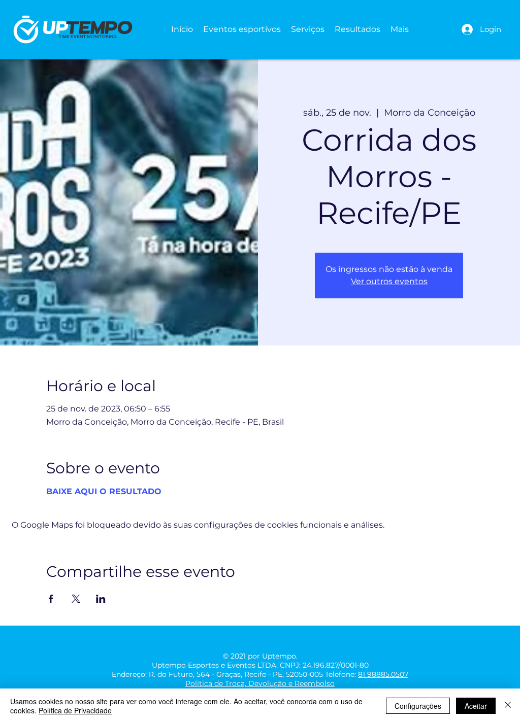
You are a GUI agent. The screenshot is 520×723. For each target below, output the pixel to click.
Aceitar (476, 706)
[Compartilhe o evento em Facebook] (51, 599)
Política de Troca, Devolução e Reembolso (260, 683)
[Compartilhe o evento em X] (76, 599)
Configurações (418, 706)
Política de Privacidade (75, 710)
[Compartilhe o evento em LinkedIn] (101, 599)
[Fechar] (508, 706)
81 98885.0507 (383, 674)
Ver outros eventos (389, 281)
